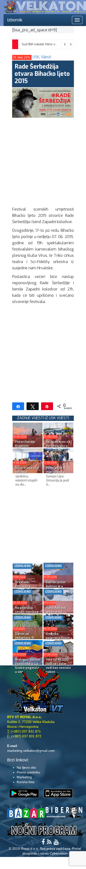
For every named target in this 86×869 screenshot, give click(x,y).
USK (35, 56)
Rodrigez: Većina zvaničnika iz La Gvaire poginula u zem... (27, 665)
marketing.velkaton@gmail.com (31, 751)
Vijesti (46, 56)
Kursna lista (25, 782)
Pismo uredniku (28, 772)
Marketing (24, 777)
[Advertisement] (43, 161)
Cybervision (58, 853)
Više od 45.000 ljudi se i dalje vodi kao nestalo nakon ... (58, 665)
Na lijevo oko (26, 767)
